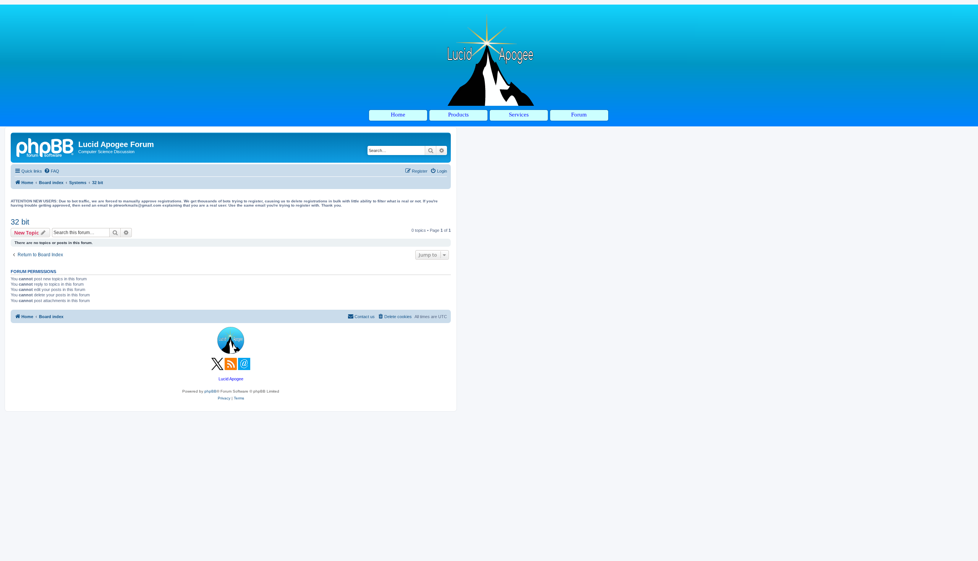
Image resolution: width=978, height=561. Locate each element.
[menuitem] (51, 171)
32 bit (20, 222)
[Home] (45, 146)
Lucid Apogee (231, 379)
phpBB (210, 391)
